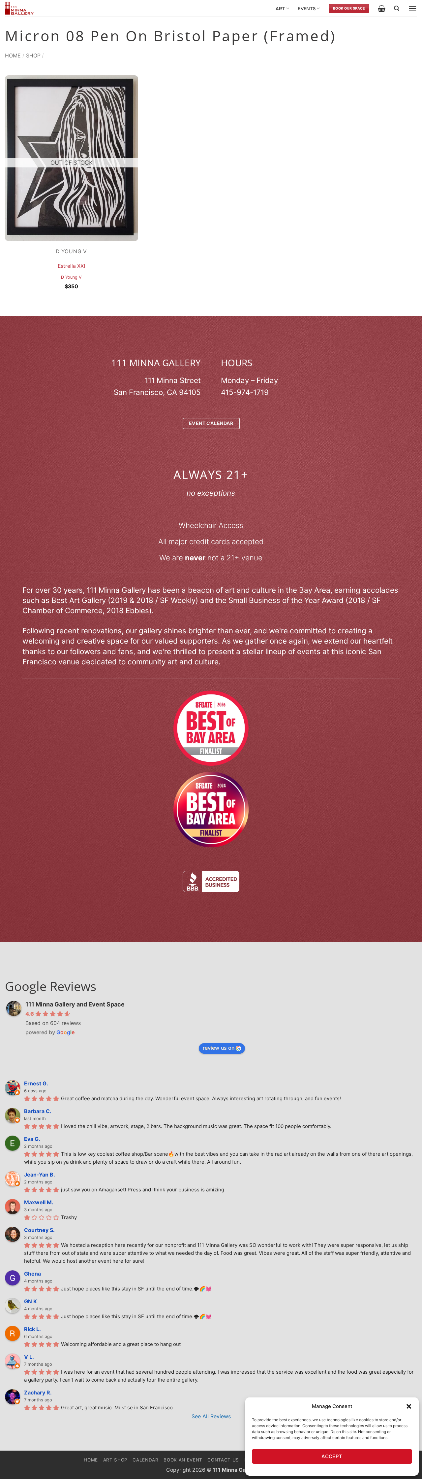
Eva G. (32, 1139)
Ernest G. (36, 1083)
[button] (409, 1406)
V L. (29, 1357)
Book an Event (183, 1459)
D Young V (71, 277)
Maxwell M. (38, 1202)
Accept (332, 1456)
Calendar (145, 1459)
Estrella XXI (71, 266)
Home (13, 55)
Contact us (223, 1459)
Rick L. (32, 1329)
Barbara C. (37, 1111)
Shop (33, 55)
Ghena (32, 1273)
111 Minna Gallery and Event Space (75, 1004)
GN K (30, 1301)
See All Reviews (211, 1416)
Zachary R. (38, 1392)
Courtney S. (39, 1230)
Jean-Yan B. (39, 1174)
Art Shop (115, 1459)
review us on (218, 1047)
